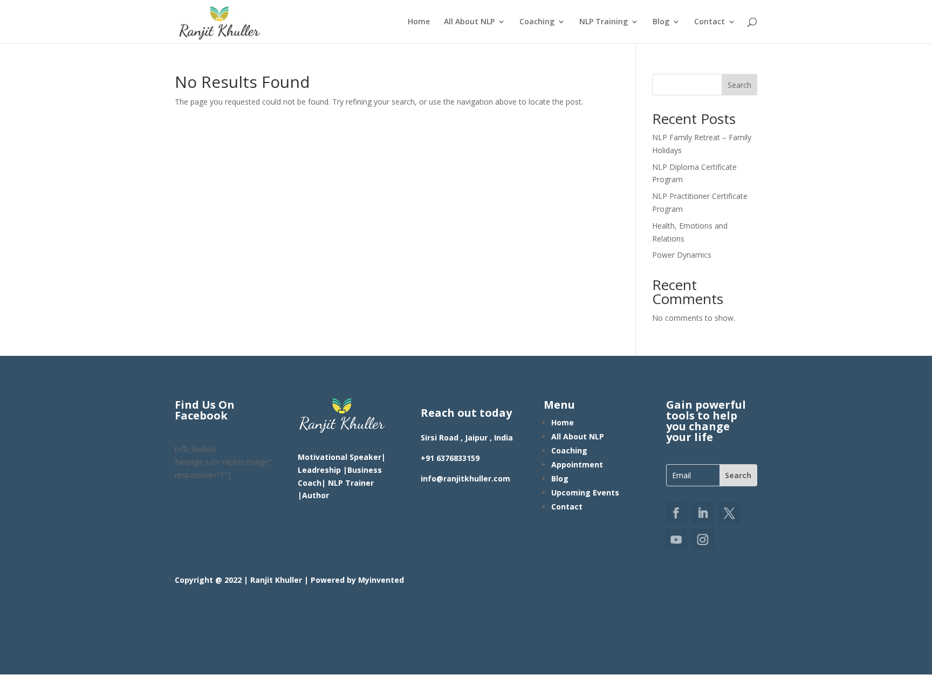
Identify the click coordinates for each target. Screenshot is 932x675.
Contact (709, 22)
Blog (661, 22)
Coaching (536, 22)
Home (419, 22)
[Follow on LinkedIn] (703, 513)
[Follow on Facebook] (678, 513)
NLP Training (603, 22)
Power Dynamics (681, 255)
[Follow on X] (728, 513)
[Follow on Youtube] (678, 538)
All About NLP (469, 22)
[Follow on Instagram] (703, 538)
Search (739, 85)
